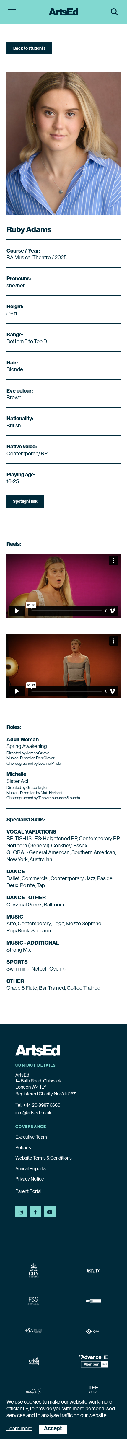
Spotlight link (25, 501)
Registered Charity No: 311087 (45, 1094)
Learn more (19, 1429)
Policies (23, 1148)
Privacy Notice (29, 1179)
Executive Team (31, 1137)
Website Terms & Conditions (43, 1158)
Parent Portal (28, 1191)
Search (114, 11)
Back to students (29, 48)
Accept (53, 1429)
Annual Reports (30, 1169)
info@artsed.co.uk (33, 1113)
